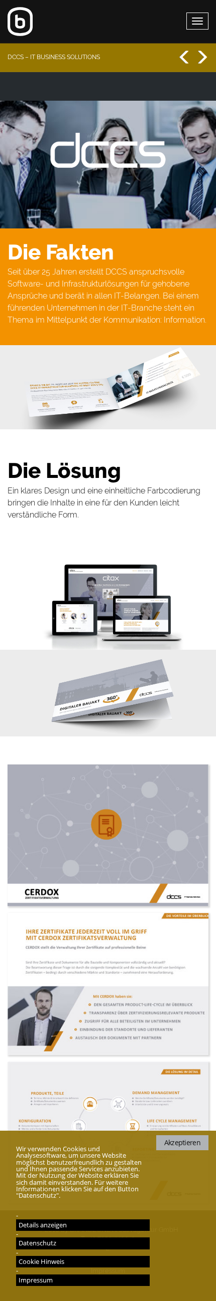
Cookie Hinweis (41, 1261)
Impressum (36, 1279)
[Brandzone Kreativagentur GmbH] (33, 21)
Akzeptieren (182, 1142)
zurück (184, 57)
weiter (200, 57)
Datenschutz (37, 1242)
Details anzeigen (43, 1224)
